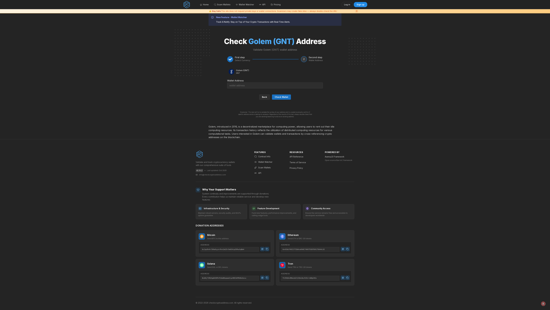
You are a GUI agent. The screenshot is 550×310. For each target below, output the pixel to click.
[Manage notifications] (543, 303)
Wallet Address (235, 80)
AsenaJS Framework (334, 156)
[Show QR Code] (262, 249)
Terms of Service (298, 162)
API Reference (296, 156)
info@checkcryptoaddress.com (212, 175)
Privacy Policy (296, 168)
